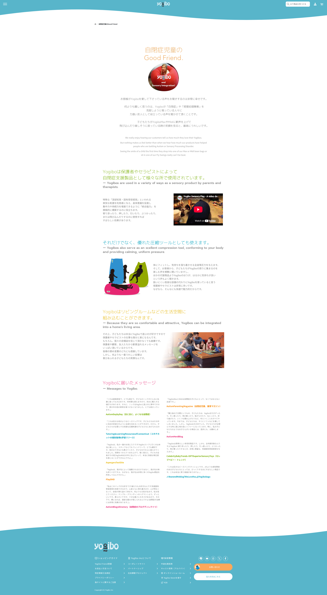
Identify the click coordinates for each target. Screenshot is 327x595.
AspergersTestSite (115, 462)
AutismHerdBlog (175, 436)
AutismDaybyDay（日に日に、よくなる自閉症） (128, 414)
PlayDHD (110, 479)
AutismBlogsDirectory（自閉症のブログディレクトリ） (132, 506)
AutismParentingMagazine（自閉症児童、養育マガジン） (194, 406)
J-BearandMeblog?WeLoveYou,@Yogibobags (188, 476)
